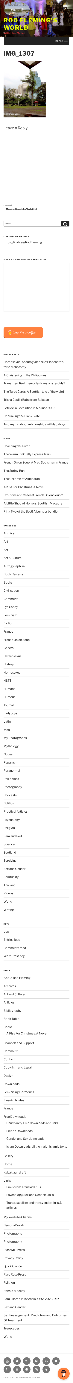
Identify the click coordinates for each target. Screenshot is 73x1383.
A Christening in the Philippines (25, 375)
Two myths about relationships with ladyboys (35, 424)
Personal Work (14, 1225)
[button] (59, 41)
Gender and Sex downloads (25, 1138)
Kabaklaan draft (15, 1172)
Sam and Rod (13, 836)
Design (8, 1076)
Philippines (11, 779)
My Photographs (15, 738)
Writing (9, 910)
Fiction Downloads (19, 1131)
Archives (10, 986)
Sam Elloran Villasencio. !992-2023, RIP (31, 1299)
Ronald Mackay (14, 1291)
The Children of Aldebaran (22, 479)
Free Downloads (15, 1116)
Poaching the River (17, 446)
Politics (9, 803)
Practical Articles (16, 811)
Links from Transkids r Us (23, 1187)
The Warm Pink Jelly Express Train (27, 454)
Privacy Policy (13, 1258)
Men (7, 730)
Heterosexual (13, 656)
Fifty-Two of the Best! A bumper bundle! (31, 511)
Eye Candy (11, 607)
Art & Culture (13, 558)
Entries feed (12, 939)
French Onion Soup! (17, 640)
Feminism (10, 615)
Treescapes (12, 1328)
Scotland (10, 852)
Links (7, 1180)
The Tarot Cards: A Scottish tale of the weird (34, 391)
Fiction (8, 623)
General (9, 648)
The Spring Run (14, 471)
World (8, 901)
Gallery (8, 1156)
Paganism (11, 762)
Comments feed (15, 948)
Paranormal (12, 770)
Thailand (10, 885)
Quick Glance (13, 1266)
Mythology (11, 746)
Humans (9, 689)
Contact (9, 1059)
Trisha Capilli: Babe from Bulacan (26, 400)
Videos (8, 893)
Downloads (11, 1084)
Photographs (13, 1233)
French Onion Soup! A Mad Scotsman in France (36, 462)
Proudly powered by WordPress (28, 1377)
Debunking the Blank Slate (22, 416)
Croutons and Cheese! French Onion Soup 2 (33, 495)
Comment (11, 599)
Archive (9, 533)
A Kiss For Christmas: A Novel (24, 487)
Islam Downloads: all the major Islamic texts (36, 1146)
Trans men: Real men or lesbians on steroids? (34, 383)
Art (6, 541)
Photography (13, 787)
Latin (7, 721)
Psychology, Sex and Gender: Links (30, 1195)
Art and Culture (14, 994)
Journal (9, 705)
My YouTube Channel (18, 1217)
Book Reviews (13, 574)
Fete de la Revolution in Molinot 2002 (29, 408)
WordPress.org (14, 956)
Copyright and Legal (18, 1067)
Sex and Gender (14, 869)
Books (8, 582)
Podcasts (10, 795)
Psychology (12, 820)
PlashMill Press (14, 1250)
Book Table (11, 1019)
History (9, 664)
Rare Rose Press (15, 1274)
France (8, 631)
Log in (8, 931)
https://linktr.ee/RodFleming (23, 242)
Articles (9, 1002)
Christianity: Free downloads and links (32, 1123)
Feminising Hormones (19, 1092)
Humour (9, 697)
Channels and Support (19, 1043)
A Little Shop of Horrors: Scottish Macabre (33, 503)
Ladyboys (10, 713)
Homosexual (12, 672)
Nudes (8, 754)
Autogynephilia (14, 566)
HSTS (7, 680)
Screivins (10, 860)
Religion (9, 828)
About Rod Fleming (17, 978)
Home (8, 1164)
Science (9, 844)
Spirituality (11, 877)
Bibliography (12, 1010)
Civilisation (11, 590)
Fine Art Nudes (14, 1100)
